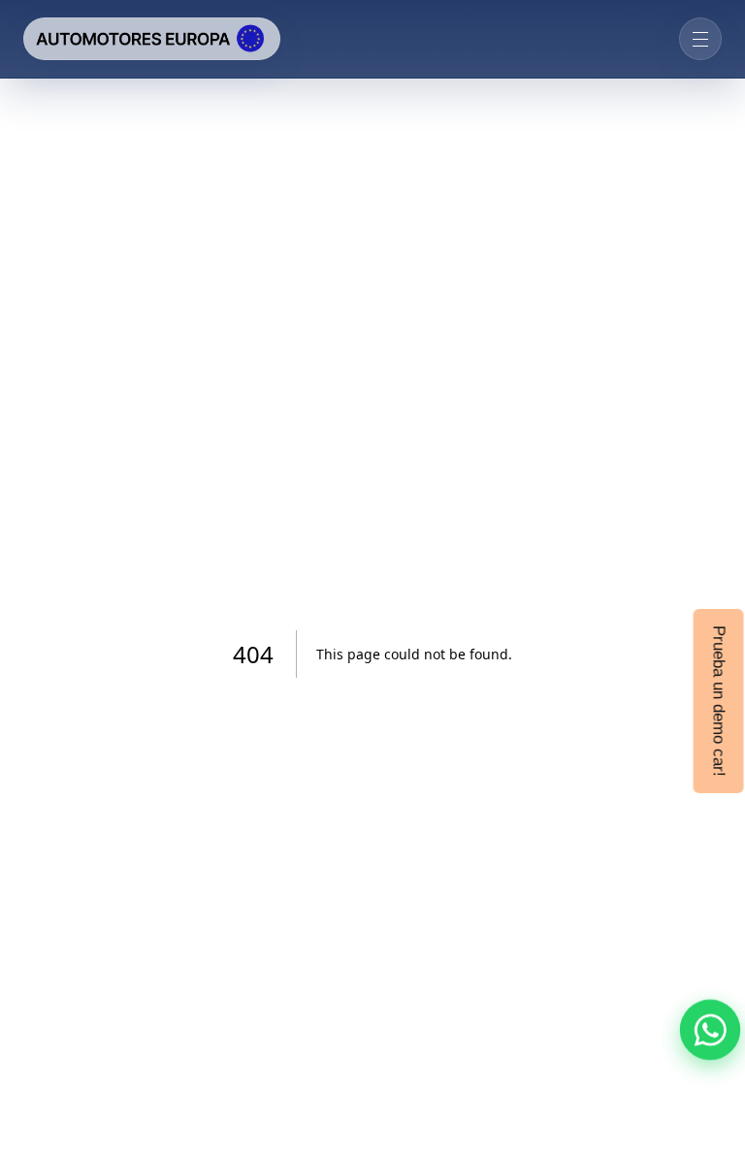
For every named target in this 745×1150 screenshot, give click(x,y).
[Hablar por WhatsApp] (710, 1030)
